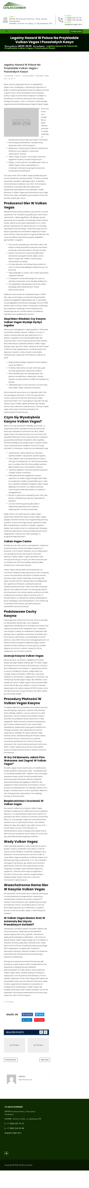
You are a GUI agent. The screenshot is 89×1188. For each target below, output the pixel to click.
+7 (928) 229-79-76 (72, 18)
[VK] (6, 1153)
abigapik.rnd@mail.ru (73, 24)
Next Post (45, 1060)
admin (18, 76)
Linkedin (28, 1020)
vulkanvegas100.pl (21, 217)
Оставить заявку (76, 31)
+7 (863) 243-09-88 (72, 20)
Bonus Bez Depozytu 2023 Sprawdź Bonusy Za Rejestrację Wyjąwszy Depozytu (38, 1045)
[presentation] (41, 1032)
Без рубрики (9, 1002)
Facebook (28, 1014)
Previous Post (10, 1060)
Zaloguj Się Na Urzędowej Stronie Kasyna (14, 1045)
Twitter (40, 1014)
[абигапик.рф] (14, 5)
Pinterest (40, 1020)
